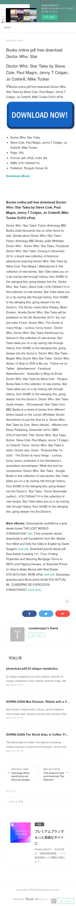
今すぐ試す (49, 17)
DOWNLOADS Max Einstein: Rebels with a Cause (40, 701)
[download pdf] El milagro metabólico (32, 668)
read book (34, 590)
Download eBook (18, 176)
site (30, 533)
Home (7, 27)
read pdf (23, 549)
